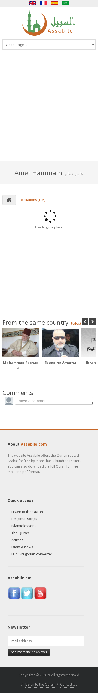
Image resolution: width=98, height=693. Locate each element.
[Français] (43, 3)
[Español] (54, 3)
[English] (32, 3)
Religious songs (24, 518)
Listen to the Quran (27, 511)
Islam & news (22, 546)
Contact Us (68, 684)
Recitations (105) (32, 199)
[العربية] (65, 3)
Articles (17, 539)
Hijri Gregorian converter (31, 554)
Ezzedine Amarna (60, 362)
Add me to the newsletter (29, 652)
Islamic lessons (23, 525)
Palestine (79, 323)
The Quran (20, 532)
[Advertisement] (49, 109)
